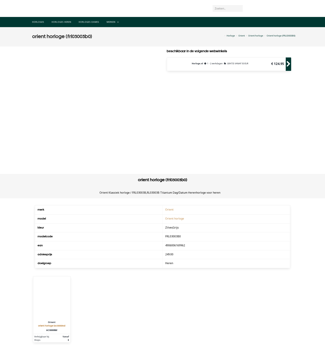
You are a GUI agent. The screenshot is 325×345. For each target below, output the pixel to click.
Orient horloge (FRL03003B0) (281, 35)
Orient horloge (174, 218)
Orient (169, 209)
